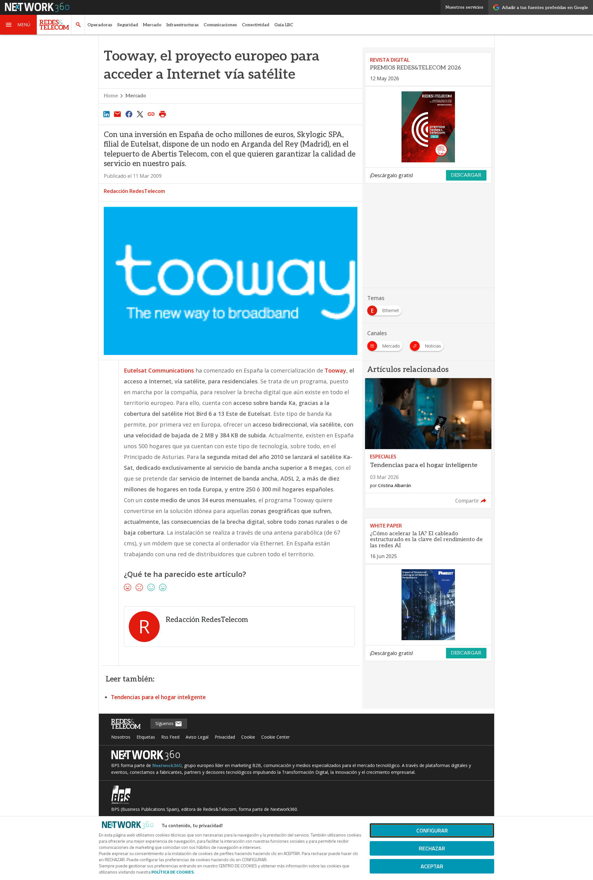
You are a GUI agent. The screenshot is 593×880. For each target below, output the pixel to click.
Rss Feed (170, 737)
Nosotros (120, 737)
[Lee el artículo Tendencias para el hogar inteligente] (428, 443)
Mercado (152, 24)
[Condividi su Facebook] (129, 113)
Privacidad (225, 737)
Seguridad (127, 24)
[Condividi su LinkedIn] (106, 113)
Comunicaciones (220, 24)
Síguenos (165, 723)
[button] (18, 25)
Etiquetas (146, 737)
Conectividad (255, 24)
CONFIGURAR (432, 830)
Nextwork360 (167, 765)
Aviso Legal (197, 737)
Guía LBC (283, 24)
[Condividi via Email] (117, 113)
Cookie (248, 737)
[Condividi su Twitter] (140, 113)
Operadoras (99, 24)
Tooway (335, 370)
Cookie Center (275, 737)
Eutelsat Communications (159, 370)
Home (111, 96)
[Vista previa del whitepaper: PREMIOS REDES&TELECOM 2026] (428, 126)
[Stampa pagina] (162, 113)
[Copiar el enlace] (151, 113)
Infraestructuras (182, 24)
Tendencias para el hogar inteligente (158, 697)
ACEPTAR (432, 866)
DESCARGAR (466, 175)
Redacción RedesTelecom (134, 191)
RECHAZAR (432, 848)
